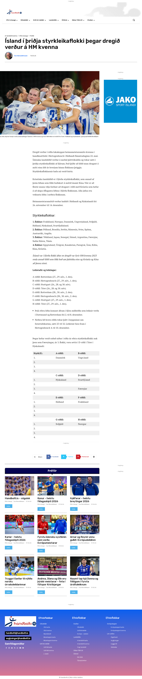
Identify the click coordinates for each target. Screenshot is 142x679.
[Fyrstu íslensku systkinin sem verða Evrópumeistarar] (52, 524)
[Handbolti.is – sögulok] (19, 485)
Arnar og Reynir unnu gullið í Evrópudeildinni (83, 538)
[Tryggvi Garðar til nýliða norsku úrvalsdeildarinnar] (19, 566)
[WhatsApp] (17, 648)
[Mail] (11, 648)
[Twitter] (14, 648)
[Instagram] (9, 648)
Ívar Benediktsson (21, 55)
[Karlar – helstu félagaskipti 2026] (19, 524)
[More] (94, 457)
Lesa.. (9, 506)
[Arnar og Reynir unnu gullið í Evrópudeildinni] (84, 524)
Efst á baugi (24, 36)
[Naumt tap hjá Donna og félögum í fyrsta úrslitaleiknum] (84, 566)
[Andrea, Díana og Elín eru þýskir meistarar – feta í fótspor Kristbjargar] (52, 566)
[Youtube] (20, 648)
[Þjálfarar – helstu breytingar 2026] (84, 485)
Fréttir (32, 36)
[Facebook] (6, 648)
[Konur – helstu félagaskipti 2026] (52, 485)
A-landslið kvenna (11, 36)
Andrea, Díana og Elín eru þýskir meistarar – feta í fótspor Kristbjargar (51, 581)
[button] (133, 20)
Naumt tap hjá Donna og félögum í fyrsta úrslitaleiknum (84, 581)
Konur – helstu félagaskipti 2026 (47, 500)
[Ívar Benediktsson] (9, 56)
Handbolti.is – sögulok (17, 498)
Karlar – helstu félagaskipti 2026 (15, 538)
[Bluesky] (23, 648)
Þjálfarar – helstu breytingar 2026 (80, 500)
